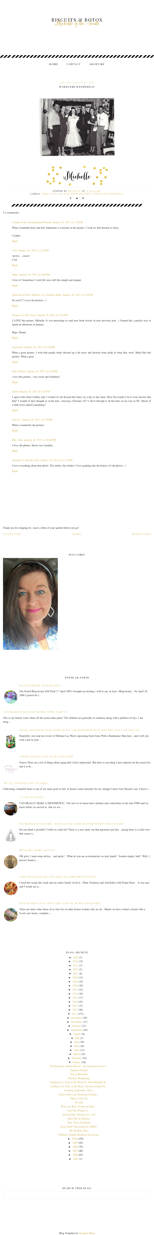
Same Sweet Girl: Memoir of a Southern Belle (36, 295)
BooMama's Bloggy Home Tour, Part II (35, 711)
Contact (74, 64)
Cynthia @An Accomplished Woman (31, 222)
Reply (15, 241)
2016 (75, 993)
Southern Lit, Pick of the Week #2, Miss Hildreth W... (79, 1082)
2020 (75, 977)
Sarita (15, 391)
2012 (75, 1009)
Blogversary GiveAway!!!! (39, 685)
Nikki (15, 274)
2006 (75, 1154)
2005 (75, 1159)
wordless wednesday (108, 193)
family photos (52, 193)
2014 (75, 1001)
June (76, 1042)
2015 (75, 997)
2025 (75, 957)
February (76, 1058)
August (77, 1034)
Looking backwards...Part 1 (79, 1090)
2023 (75, 965)
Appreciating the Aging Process (46, 756)
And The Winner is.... (79, 1110)
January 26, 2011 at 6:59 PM (37, 419)
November (76, 1022)
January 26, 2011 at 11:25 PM (56, 460)
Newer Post (141, 533)
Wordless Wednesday (79, 1078)
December (76, 1017)
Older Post (12, 533)
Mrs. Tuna (17, 440)
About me (97, 64)
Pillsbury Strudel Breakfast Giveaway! (78, 1134)
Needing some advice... (38, 850)
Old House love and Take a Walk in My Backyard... (61, 903)
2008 (75, 1146)
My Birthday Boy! (79, 1130)
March (76, 1054)
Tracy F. (16, 419)
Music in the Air (79, 1098)
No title (79, 1102)
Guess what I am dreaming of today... (79, 1094)
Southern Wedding (77, 193)
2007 (75, 1151)
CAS (14, 250)
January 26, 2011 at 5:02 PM (52, 315)
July (77, 1038)
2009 (75, 1142)
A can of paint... (32, 797)
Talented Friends (79, 1070)
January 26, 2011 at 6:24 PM (42, 371)
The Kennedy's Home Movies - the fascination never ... (79, 1066)
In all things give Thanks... (27, 783)
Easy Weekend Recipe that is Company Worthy (57, 876)
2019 (75, 981)
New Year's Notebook (79, 1122)
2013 (75, 1005)
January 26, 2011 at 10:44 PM (40, 440)
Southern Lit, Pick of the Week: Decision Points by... (79, 1086)
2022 (75, 969)
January (76, 1062)
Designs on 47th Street (24, 315)
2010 (74, 1138)
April (76, 1050)
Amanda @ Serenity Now (25, 460)
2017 (75, 989)
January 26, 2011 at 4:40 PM (34, 274)
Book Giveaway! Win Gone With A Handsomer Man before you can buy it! (79, 730)
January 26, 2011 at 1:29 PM (67, 222)
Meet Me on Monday (79, 1118)
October (76, 1026)
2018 (75, 985)
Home (53, 64)
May (76, 1046)
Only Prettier (19, 371)
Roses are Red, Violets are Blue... (79, 1106)
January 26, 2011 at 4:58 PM (78, 295)
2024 (75, 961)
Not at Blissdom (79, 1074)
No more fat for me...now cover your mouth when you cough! (71, 823)
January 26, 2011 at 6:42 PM (34, 391)
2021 (75, 973)
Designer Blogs (87, 1233)
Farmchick (17, 347)
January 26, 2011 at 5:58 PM (39, 347)
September (76, 1030)
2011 (74, 1014)
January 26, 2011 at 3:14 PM (33, 250)
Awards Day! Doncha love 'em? (79, 1114)
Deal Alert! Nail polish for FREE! (79, 1126)
